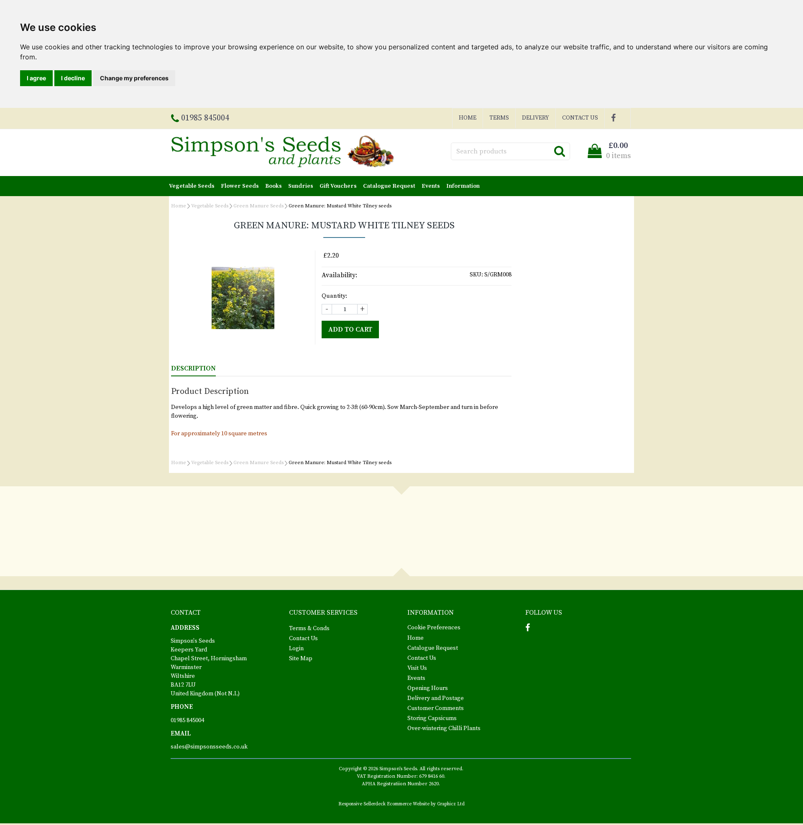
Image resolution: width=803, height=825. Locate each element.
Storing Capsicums (432, 718)
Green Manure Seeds (258, 206)
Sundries (300, 186)
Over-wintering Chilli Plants (444, 728)
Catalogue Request (389, 186)
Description (193, 368)
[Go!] (559, 151)
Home (467, 118)
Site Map (300, 658)
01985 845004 (187, 720)
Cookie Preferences (433, 627)
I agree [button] (36, 78)
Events (431, 186)
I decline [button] (73, 78)
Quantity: (334, 296)
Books (273, 186)
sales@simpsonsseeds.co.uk (209, 747)
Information (463, 186)
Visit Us (417, 668)
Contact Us (580, 118)
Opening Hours (427, 688)
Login (296, 648)
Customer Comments (435, 708)
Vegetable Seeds (192, 186)
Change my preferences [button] (134, 78)
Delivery (535, 118)
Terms (499, 118)
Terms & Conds (309, 628)
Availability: (339, 275)
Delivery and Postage (435, 698)
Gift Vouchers (338, 186)
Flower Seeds (240, 186)
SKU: (476, 274)
